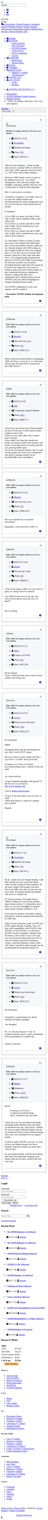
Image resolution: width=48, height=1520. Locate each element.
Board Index (17, 60)
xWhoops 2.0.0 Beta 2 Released (19, 1286)
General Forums (22, 24)
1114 (22, 727)
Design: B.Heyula (24, 1515)
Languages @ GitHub (15, 1423)
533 (21, 346)
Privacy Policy (20, 1508)
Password (5, 1194)
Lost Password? (31, 1205)
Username (5, 1188)
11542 (22, 1093)
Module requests (13, 99)
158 (21, 152)
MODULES (14, 70)
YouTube (10, 1494)
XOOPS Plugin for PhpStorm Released (22, 1254)
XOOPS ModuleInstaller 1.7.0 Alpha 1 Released (25, 1319)
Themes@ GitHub (14, 1421)
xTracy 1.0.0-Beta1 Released (18, 1297)
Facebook (10, 1487)
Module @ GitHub (20, 72)
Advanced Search (8, 1221)
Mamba (17, 1084)
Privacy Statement (19, 53)
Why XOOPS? (18, 46)
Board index (11, 94)
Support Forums (13, 1426)
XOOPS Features (19, 48)
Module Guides (12, 1406)
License (15, 55)
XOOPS (12, 41)
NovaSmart (18, 143)
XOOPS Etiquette (14, 1388)
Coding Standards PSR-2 (17, 1451)
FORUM (13, 58)
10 (41, 1063)
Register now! (16, 1205)
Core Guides (11, 1403)
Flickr (8, 1492)
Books (9, 1398)
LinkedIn (10, 1489)
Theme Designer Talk (18, 31)
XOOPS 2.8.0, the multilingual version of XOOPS (26, 1308)
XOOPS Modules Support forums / (21, 96)
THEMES (13, 68)
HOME (12, 38)
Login (14, 82)
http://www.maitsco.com (15, 786)
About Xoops (12, 1375)
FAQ (8, 1401)
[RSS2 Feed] (17, 1510)
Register (15, 85)
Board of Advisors (14, 1380)
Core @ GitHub (13, 1439)
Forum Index (9, 24)
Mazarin (17, 336)
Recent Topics (18, 63)
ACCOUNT (14, 80)
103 (21, 576)
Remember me (10, 1200)
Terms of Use (6, 1508)
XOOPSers (11, 1385)
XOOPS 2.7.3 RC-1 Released (18, 1264)
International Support (22, 29)
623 (21, 660)
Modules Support (15, 27)
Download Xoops (13, 1416)
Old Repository (18, 75)
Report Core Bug (13, 1476)
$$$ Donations (12, 1462)
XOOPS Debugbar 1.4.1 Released (20, 1275)
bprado (17, 567)
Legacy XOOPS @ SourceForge (20, 1448)
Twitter (9, 1499)
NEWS (12, 65)
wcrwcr (17, 718)
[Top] (40, 301)
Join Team (10, 1464)
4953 (22, 415)
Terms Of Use (18, 51)
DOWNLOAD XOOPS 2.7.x (22, 89)
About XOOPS (18, 43)
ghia (15, 406)
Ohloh (9, 1496)
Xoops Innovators (13, 1383)
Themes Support (30, 27)
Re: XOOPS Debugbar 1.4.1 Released (21, 1232)
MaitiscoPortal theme (20, 791)
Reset (15, 1203)
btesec (16, 651)
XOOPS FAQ (15, 77)
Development (6, 29)
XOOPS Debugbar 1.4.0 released (19, 1329)
